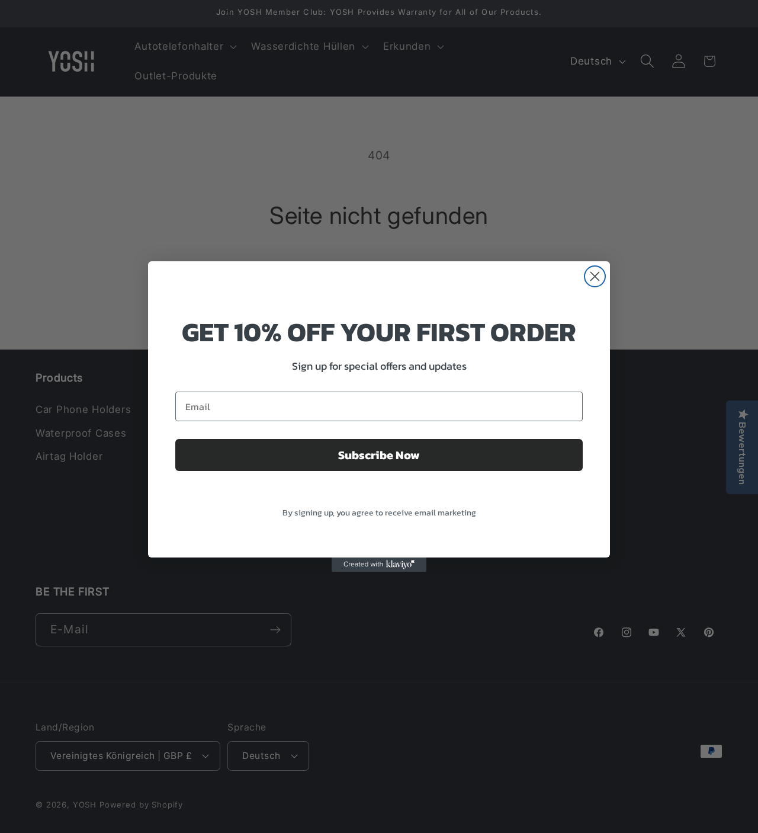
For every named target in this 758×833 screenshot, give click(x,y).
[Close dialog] (594, 276)
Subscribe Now (379, 455)
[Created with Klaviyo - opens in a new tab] (379, 565)
